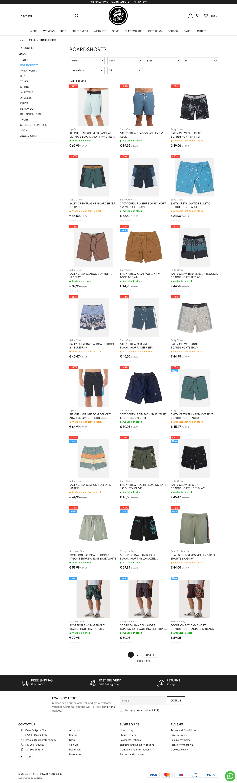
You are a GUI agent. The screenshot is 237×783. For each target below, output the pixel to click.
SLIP (22, 76)
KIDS (63, 31)
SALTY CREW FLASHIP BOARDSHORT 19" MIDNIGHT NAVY (143, 205)
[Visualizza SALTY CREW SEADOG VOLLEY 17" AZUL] (158, 93)
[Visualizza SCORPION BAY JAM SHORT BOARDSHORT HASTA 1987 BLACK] (209, 585)
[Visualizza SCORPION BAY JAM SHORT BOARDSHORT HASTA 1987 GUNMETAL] (108, 585)
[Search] (76, 15)
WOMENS (48, 31)
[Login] (190, 16)
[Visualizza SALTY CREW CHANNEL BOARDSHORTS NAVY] (209, 304)
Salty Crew (126, 129)
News (72, 740)
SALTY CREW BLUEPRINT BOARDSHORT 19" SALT (186, 135)
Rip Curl (73, 129)
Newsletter (75, 754)
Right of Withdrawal (182, 744)
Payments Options (130, 740)
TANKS (24, 81)
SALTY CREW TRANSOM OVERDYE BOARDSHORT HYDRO (192, 416)
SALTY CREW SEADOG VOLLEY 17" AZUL (141, 135)
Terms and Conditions (183, 730)
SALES (187, 31)
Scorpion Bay (76, 551)
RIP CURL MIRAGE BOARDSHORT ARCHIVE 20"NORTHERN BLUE (90, 416)
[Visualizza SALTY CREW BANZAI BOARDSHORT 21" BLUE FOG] (108, 304)
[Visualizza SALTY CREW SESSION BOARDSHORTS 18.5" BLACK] (209, 444)
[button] (87, 60)
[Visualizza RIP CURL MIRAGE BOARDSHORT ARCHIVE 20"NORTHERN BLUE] (108, 374)
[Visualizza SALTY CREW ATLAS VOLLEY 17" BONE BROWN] (158, 233)
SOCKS (24, 130)
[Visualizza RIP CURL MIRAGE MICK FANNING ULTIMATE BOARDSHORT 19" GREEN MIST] (108, 93)
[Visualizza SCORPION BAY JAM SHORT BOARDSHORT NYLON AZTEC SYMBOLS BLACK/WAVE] (158, 515)
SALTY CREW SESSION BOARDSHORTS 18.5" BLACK (188, 486)
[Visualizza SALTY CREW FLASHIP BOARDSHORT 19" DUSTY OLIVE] (158, 444)
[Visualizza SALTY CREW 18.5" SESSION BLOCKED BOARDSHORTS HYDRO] (209, 233)
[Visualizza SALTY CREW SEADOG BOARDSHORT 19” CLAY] (108, 233)
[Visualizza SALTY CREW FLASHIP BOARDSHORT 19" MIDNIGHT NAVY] (158, 163)
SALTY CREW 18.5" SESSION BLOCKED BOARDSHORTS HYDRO (194, 275)
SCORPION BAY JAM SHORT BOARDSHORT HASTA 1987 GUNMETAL (86, 627)
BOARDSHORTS (48, 40)
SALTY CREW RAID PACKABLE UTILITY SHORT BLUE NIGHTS (143, 416)
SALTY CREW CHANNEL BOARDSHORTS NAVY (185, 345)
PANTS (24, 103)
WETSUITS (100, 31)
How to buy (126, 730)
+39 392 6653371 (34, 749)
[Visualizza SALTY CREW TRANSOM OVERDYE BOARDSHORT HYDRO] (209, 374)
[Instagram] (30, 757)
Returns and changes (132, 754)
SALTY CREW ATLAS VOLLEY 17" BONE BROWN (140, 275)
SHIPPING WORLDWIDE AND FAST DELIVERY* (118, 2)
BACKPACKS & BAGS (32, 114)
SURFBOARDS (80, 31)
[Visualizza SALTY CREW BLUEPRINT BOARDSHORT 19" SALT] (209, 93)
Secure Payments (181, 740)
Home (22, 40)
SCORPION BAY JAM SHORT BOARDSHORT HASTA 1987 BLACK (192, 627)
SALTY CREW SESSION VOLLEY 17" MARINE (90, 486)
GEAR (115, 31)
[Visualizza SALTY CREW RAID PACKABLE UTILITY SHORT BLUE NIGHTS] (158, 374)
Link (156, 710)
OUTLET (202, 31)
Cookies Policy (179, 749)
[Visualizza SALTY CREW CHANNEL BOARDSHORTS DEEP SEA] (158, 304)
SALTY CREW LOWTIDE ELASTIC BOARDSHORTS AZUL (190, 205)
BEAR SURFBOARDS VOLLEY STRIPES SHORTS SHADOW (194, 556)
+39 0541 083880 (34, 744)
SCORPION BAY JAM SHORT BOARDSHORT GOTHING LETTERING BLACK (143, 627)
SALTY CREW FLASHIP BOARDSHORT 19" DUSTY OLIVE (143, 486)
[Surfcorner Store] (118, 15)
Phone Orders (128, 735)
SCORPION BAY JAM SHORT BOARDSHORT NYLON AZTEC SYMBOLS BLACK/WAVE (138, 556)
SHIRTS (24, 87)
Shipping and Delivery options (137, 744)
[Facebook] (21, 757)
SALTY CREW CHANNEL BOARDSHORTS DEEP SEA (136, 345)
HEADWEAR (27, 108)
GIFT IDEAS (155, 31)
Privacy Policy (179, 735)
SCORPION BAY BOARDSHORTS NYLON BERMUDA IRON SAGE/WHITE (92, 556)
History (73, 735)
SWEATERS (26, 92)
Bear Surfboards (180, 551)
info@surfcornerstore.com (40, 740)
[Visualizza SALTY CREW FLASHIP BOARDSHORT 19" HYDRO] (108, 163)
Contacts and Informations (135, 749)
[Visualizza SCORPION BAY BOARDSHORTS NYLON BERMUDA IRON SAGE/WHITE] (108, 515)
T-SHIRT (25, 59)
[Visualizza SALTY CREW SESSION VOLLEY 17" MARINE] (108, 444)
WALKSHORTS (28, 70)
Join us (176, 700)
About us (74, 730)
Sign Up (73, 744)
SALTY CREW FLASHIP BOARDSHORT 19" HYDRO (92, 205)
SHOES (24, 119)
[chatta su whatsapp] (230, 776)
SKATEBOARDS (133, 31)
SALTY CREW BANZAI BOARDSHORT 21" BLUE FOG (91, 345)
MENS (33, 31)
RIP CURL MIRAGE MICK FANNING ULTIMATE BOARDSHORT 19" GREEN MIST (91, 135)
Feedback (75, 749)
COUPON (172, 31)
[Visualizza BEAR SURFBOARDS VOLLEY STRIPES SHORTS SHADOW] (209, 515)
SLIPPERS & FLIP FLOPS (33, 125)
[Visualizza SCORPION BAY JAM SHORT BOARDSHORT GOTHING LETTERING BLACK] (158, 585)
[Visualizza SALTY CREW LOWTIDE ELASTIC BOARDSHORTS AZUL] (209, 163)
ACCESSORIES (28, 136)
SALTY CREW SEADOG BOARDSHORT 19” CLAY (92, 275)
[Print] (108, 101)
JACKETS (26, 98)
